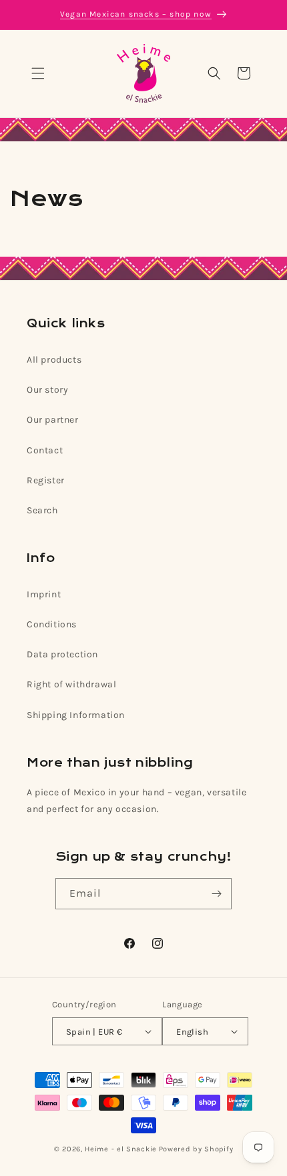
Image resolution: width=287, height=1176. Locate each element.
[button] (38, 73)
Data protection (62, 654)
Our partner (53, 419)
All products (54, 359)
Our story (47, 389)
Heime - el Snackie (121, 1149)
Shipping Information (76, 715)
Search (42, 510)
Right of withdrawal (71, 684)
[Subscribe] (216, 893)
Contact (45, 450)
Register (46, 480)
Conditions (52, 624)
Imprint (44, 594)
